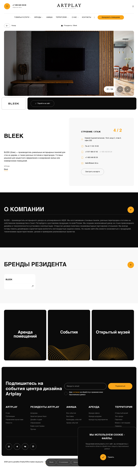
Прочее (33, 429)
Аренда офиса (94, 413)
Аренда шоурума (95, 416)
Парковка (118, 419)
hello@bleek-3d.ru (91, 163)
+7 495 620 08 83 (19, 5)
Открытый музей (111, 331)
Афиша (49, 17)
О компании (63, 462)
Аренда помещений (20, 333)
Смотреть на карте (92, 171)
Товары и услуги (21, 17)
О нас (74, 17)
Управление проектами (14, 419)
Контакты (86, 17)
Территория (61, 17)
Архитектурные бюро (38, 416)
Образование (35, 423)
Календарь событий (73, 419)
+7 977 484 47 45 (91, 152)
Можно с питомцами (122, 423)
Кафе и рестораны (37, 426)
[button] (120, 89)
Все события (71, 413)
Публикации (10, 416)
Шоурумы (34, 413)
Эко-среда (119, 416)
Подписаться (120, 386)
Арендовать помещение (111, 17)
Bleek (6, 169)
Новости (9, 423)
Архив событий (72, 423)
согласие (76, 392)
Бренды (37, 17)
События (63, 331)
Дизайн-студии (36, 419)
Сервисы (118, 426)
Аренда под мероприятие (98, 419)
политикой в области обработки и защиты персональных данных (107, 448)
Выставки (70, 416)
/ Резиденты (67, 25)
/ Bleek (75, 25)
